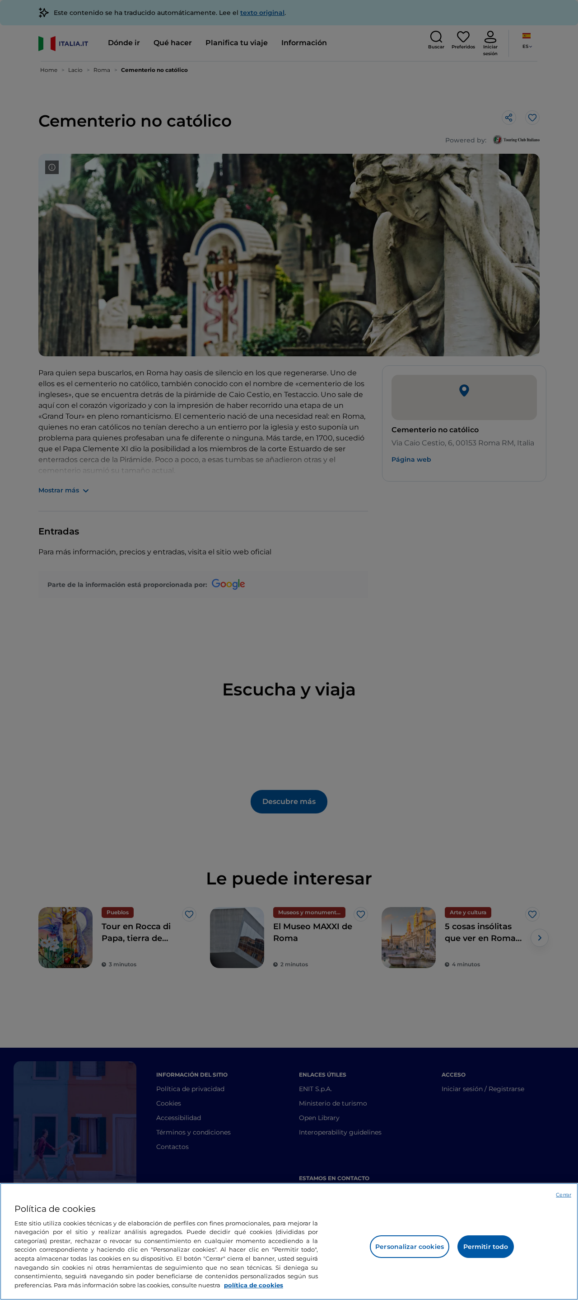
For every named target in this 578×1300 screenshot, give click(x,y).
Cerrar (563, 1194)
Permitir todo (485, 1247)
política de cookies (253, 1284)
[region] (289, 1241)
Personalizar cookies (409, 1247)
